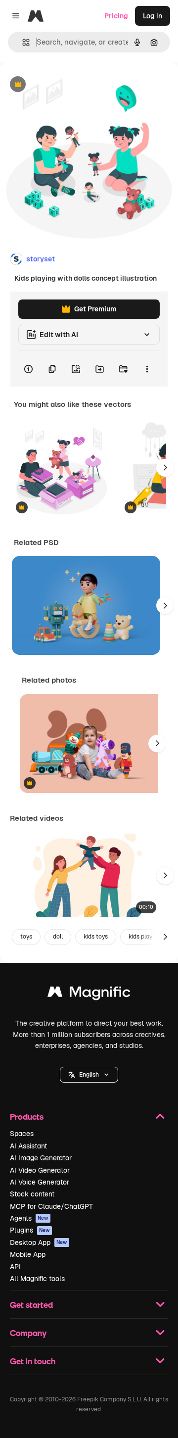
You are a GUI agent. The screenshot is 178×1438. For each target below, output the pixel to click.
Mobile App (27, 1254)
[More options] (147, 369)
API (15, 1266)
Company (28, 1333)
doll (58, 937)
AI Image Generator (41, 1157)
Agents (29, 1218)
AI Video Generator (40, 1170)
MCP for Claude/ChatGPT (51, 1206)
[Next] (165, 467)
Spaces (22, 1133)
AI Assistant (28, 1145)
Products (27, 1116)
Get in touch (32, 1361)
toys (26, 937)
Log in (152, 15)
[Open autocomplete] (22, 42)
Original (63, 85)
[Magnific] (89, 994)
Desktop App (38, 1242)
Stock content (32, 1194)
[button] (89, 1075)
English (89, 1075)
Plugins (30, 1230)
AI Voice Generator (39, 1182)
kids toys (96, 937)
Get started (31, 1304)
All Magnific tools (37, 1278)
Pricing (116, 15)
